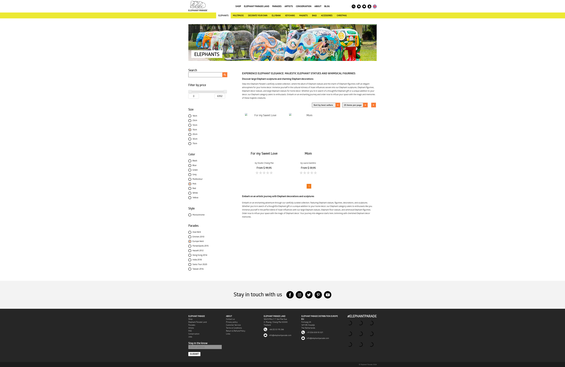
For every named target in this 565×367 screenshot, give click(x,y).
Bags (314, 15)
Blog (327, 6)
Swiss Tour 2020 (199, 264)
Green (195, 169)
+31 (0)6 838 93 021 (314, 332)
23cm (194, 120)
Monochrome (198, 214)
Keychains (290, 15)
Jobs (190, 336)
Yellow (195, 197)
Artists (289, 6)
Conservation (303, 6)
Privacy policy (232, 322)
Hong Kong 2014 (199, 255)
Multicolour (197, 179)
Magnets (303, 15)
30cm (194, 138)
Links (228, 333)
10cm (194, 125)
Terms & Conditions (234, 328)
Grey (194, 174)
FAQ (190, 330)
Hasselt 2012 (197, 250)
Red (194, 188)
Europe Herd (198, 241)
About (317, 6)
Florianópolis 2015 (200, 245)
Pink (194, 183)
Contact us (230, 319)
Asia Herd (196, 231)
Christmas (342, 15)
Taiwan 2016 (198, 268)
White (195, 192)
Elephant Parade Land (256, 6)
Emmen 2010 (198, 236)
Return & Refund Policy (235, 330)
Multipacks (238, 15)
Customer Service (233, 325)
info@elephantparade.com (280, 335)
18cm (194, 115)
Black (194, 160)
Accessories (326, 15)
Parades (277, 6)
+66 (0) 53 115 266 (276, 329)
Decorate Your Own (257, 15)
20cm (194, 134)
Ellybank (276, 15)
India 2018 (197, 259)
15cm (194, 129)
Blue (194, 165)
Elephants (223, 15)
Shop (238, 6)
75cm (194, 143)
